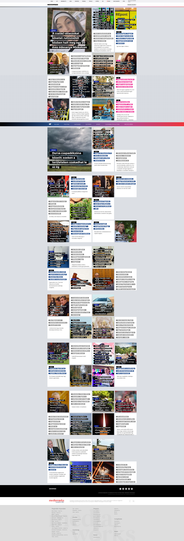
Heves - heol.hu (55, 526)
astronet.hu (96, 511)
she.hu (115, 513)
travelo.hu (95, 523)
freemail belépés (132, 4)
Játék (124, 1)
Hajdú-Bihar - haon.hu (57, 524)
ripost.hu (116, 508)
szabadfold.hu (76, 521)
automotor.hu (96, 512)
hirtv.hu (74, 523)
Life (57, 1)
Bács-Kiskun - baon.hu (57, 511)
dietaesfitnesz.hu (97, 524)
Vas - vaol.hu (75, 508)
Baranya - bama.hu (56, 512)
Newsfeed (77, 1)
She (102, 1)
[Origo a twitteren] (123, 489)
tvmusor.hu (95, 529)
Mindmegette (63, 1)
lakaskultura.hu (96, 514)
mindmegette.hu (97, 521)
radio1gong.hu (117, 533)
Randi (109, 1)
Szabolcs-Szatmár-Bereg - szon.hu (60, 534)
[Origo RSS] (132, 489)
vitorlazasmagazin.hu (98, 526)
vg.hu (74, 532)
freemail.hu (116, 521)
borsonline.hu (96, 537)
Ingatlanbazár (116, 1)
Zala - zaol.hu (76, 512)
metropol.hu (117, 510)
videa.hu (116, 524)
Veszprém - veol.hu (77, 510)
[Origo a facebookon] (120, 489)
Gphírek (97, 1)
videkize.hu (96, 528)
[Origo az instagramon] (126, 489)
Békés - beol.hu (55, 514)
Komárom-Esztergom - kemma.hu (59, 529)
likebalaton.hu (96, 517)
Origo (52, 1)
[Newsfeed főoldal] (52, 489)
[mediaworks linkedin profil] (133, 501)
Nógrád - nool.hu (55, 531)
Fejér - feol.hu (55, 521)
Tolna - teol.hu (55, 536)
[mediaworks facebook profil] (129, 501)
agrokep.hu (75, 533)
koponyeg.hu (117, 523)
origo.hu (74, 524)
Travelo (90, 1)
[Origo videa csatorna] (129, 489)
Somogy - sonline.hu (56, 533)
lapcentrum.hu (117, 526)
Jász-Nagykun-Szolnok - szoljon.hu (60, 528)
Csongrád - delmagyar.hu (57, 517)
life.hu (115, 512)
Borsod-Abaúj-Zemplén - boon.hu (59, 516)
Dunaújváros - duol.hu (57, 519)
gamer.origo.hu (96, 516)
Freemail (84, 1)
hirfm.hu (116, 535)
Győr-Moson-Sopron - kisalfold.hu (59, 523)
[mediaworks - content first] (56, 501)
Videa (71, 1)
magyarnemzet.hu (77, 519)
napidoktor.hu (96, 519)
